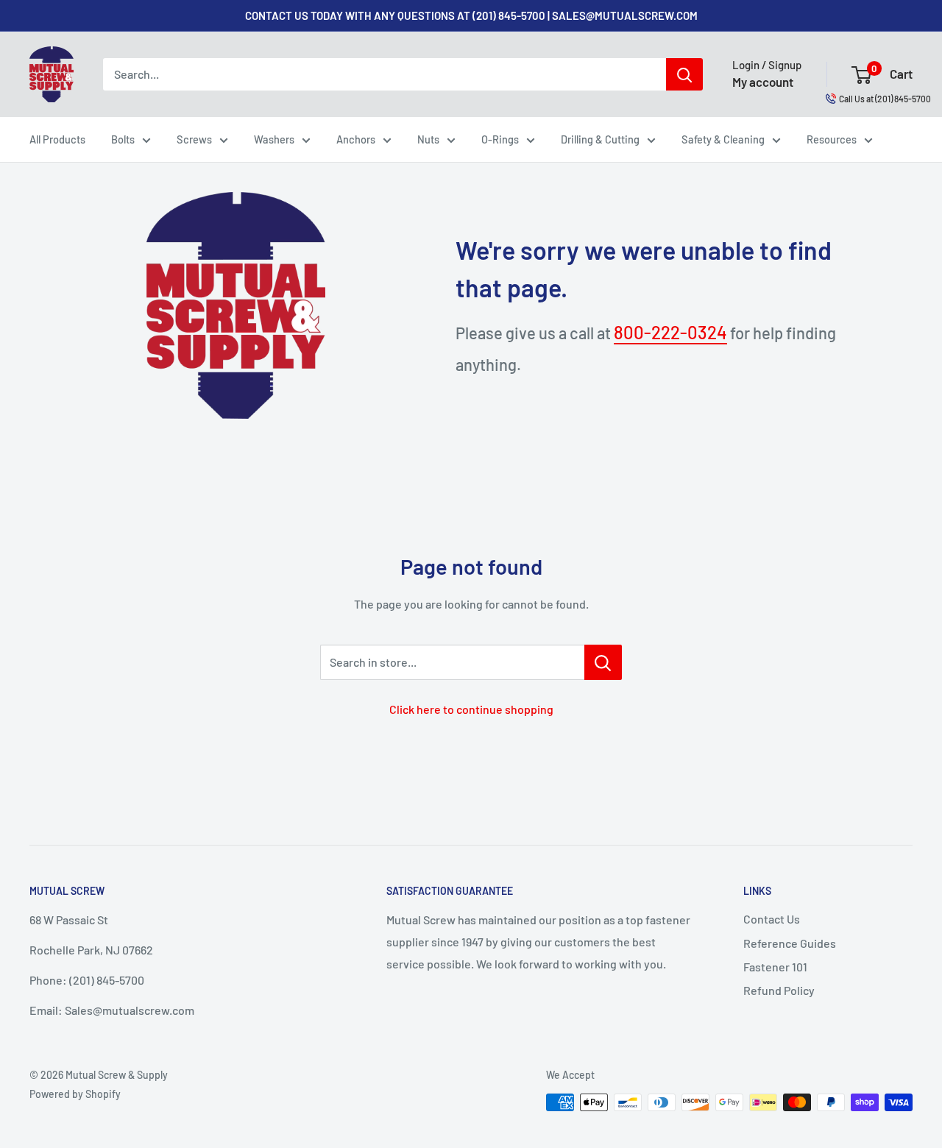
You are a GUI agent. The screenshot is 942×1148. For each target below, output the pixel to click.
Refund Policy (779, 990)
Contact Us (771, 919)
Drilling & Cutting (600, 139)
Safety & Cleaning (723, 139)
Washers (274, 139)
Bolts (123, 139)
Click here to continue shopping (471, 709)
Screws (194, 139)
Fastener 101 (775, 967)
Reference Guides (789, 943)
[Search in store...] (603, 662)
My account (762, 81)
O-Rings (500, 139)
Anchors (355, 139)
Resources (832, 139)
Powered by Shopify (75, 1094)
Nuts (428, 139)
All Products (57, 139)
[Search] (684, 74)
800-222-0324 (670, 332)
